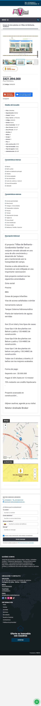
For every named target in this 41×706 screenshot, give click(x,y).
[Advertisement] (20, 675)
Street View (11, 69)
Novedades (6, 614)
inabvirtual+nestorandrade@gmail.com (14, 502)
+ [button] (5, 425)
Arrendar (5, 609)
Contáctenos (6, 620)
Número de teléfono (8, 521)
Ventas (5, 607)
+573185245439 (32, 4)
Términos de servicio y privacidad (26, 542)
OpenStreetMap (34, 458)
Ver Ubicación (17, 475)
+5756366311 (31, 2)
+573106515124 (18, 500)
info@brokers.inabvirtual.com (11, 595)
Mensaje (5, 527)
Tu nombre (6, 510)
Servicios (5, 612)
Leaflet (23, 458)
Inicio (4, 604)
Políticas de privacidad (9, 622)
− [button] (5, 428)
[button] (36, 34)
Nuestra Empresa (8, 617)
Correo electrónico (8, 515)
